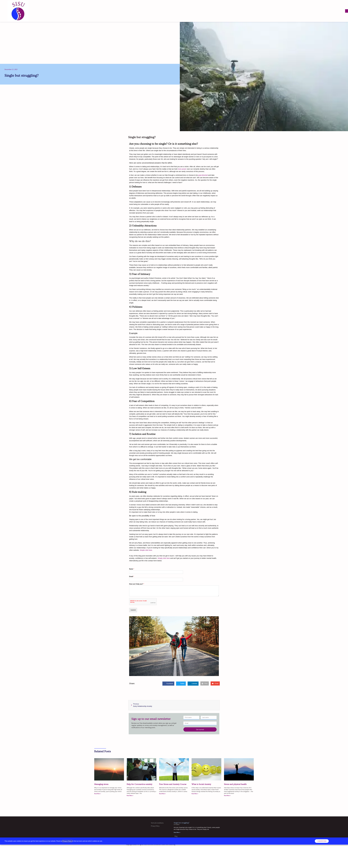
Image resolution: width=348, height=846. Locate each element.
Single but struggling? (181, 823)
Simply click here (164, 558)
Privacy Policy (67, 841)
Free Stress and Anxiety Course (172, 784)
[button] (346, 11)
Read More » (97, 793)
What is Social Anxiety (201, 784)
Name (131, 569)
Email (131, 576)
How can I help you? (136, 584)
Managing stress (101, 784)
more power (182, 169)
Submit (133, 610)
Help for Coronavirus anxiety (139, 784)
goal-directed (203, 175)
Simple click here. (146, 550)
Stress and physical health (235, 784)
